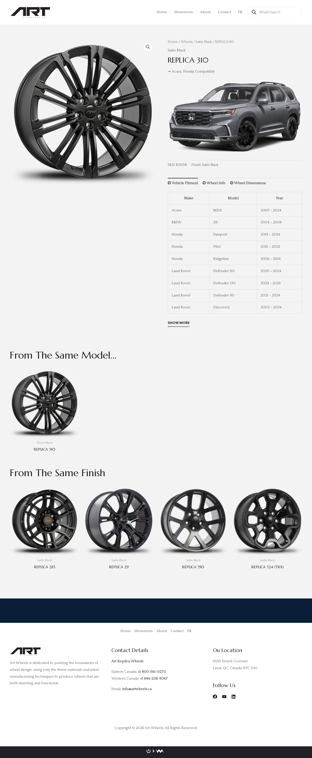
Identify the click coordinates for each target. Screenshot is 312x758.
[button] (148, 47)
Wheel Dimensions (249, 183)
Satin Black (203, 42)
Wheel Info (215, 183)
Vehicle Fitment (184, 183)
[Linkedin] (233, 696)
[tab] (183, 183)
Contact (224, 12)
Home (162, 12)
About (205, 12)
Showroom (183, 12)
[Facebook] (215, 696)
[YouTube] (224, 696)
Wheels (187, 42)
